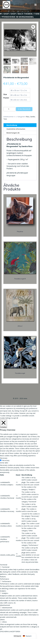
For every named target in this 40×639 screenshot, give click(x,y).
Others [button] (2, 620)
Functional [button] (3, 565)
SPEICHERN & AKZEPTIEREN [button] (10, 631)
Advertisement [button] (5, 605)
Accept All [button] (14, 418)
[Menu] (35, 5)
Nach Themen (25, 13)
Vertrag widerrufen (20, 636)
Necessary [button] (3, 458)
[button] (33, 27)
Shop (6, 13)
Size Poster (6, 96)
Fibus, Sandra (30, 117)
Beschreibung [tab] (12, 125)
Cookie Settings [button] (5, 418)
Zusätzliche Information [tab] (16, 129)
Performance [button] (4, 579)
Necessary (5, 460)
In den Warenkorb (24, 109)
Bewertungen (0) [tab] (13, 133)
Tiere (37, 13)
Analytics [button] (3, 591)
